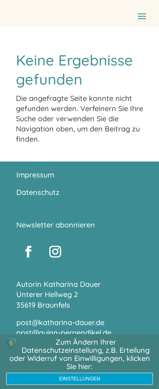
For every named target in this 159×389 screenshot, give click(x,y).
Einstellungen (79, 379)
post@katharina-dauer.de (60, 322)
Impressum (35, 174)
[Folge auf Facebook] (28, 252)
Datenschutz (38, 192)
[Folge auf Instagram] (55, 252)
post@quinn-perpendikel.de (63, 332)
